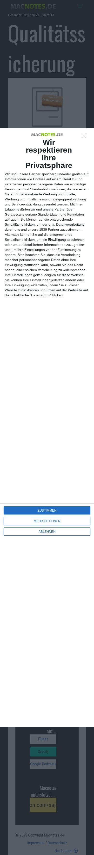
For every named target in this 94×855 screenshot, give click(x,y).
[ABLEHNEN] (85, 137)
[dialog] (47, 427)
